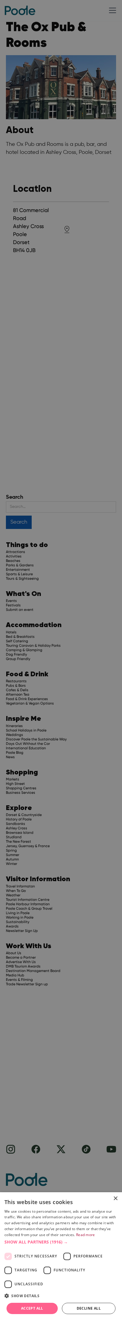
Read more (85, 1234)
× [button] (115, 1198)
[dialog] (61, 1256)
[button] (61, 1242)
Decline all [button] (89, 1308)
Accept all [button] (32, 1308)
